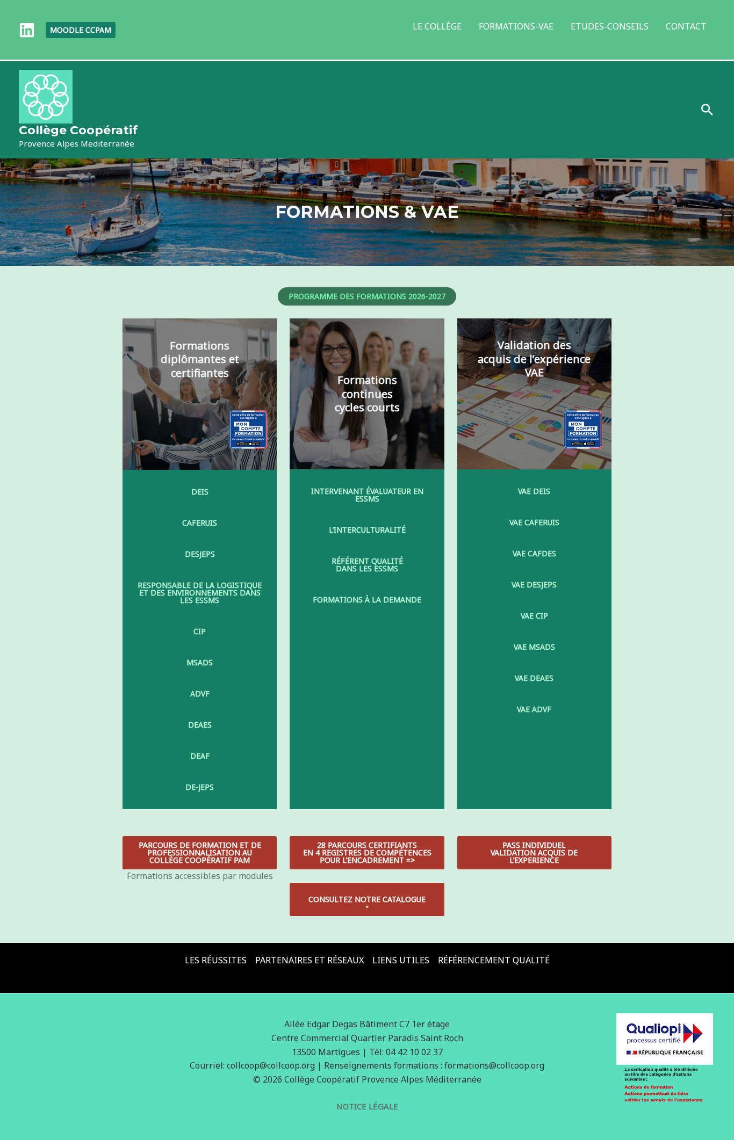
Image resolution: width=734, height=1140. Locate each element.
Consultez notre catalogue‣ (367, 903)
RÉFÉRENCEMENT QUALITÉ (494, 960)
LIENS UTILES (400, 960)
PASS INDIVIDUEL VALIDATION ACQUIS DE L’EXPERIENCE (534, 852)
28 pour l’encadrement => (367, 852)
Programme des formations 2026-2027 (367, 296)
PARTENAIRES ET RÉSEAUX (309, 960)
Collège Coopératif (78, 130)
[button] (81, 30)
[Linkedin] (27, 30)
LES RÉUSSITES (216, 960)
